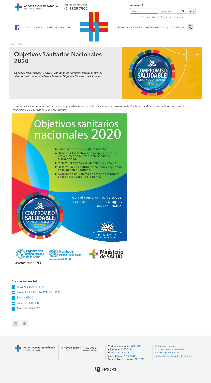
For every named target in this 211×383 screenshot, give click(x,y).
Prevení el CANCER (28, 308)
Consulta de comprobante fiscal (172, 349)
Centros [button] (50, 27)
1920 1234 (126, 349)
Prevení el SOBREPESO (31, 287)
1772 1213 (139, 359)
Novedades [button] (134, 27)
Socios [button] (64, 27)
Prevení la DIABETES (29, 303)
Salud (20, 44)
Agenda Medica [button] (154, 27)
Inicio (13, 44)
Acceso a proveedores (167, 353)
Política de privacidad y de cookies (173, 356)
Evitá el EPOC (25, 298)
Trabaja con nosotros (166, 346)
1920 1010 (135, 346)
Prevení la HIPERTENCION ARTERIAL (39, 292)
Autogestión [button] (175, 27)
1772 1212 (123, 353)
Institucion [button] (33, 27)
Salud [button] (119, 27)
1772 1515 (129, 356)
